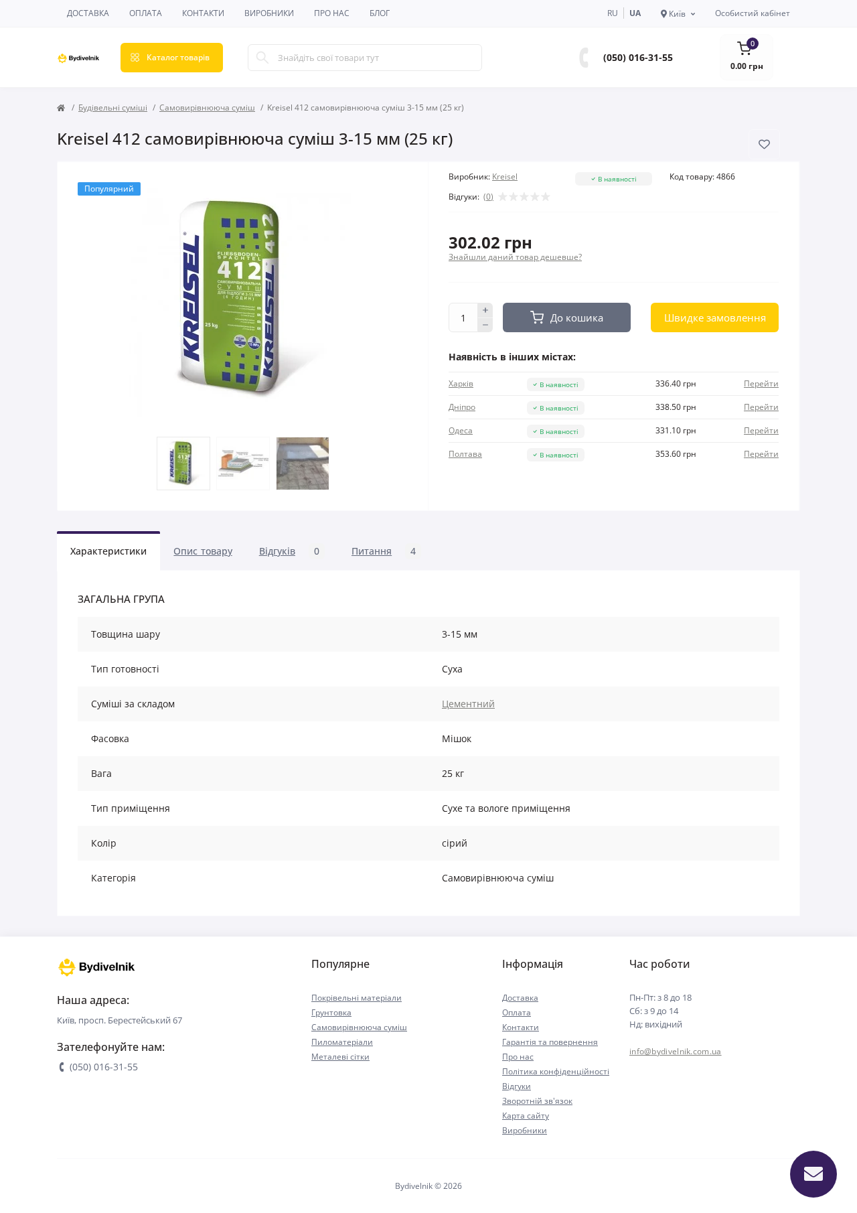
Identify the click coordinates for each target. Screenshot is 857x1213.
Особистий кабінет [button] (752, 13)
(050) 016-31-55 (638, 57)
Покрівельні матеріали (356, 997)
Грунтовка (331, 1012)
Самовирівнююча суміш (207, 107)
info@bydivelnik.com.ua (675, 1051)
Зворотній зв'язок (537, 1101)
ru (612, 13)
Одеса (461, 430)
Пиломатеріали (342, 1042)
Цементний (468, 703)
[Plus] (485, 310)
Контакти (203, 13)
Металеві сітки (340, 1056)
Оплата (145, 13)
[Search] (262, 57)
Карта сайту (525, 1115)
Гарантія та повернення (550, 1042)
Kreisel (505, 176)
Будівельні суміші (112, 107)
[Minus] (485, 325)
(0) (488, 197)
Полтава (465, 453)
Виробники (269, 13)
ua (635, 13)
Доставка (88, 13)
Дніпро (462, 407)
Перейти (761, 383)
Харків (461, 383)
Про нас (331, 13)
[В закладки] (764, 144)
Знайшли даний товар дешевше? (515, 257)
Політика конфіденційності (555, 1071)
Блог (380, 13)
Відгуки (516, 1086)
